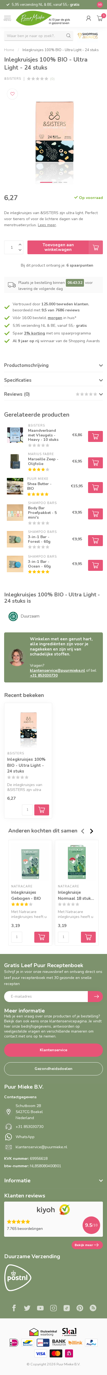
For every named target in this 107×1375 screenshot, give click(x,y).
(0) (52, 78)
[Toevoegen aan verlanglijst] (12, 93)
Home (9, 50)
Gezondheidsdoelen (53, 1068)
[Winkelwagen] (100, 18)
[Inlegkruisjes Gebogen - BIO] (30, 862)
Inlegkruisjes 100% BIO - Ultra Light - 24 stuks (60, 50)
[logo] (46, 18)
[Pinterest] (80, 1308)
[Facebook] (14, 1308)
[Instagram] (53, 1308)
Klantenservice (53, 1050)
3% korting (34, 333)
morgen (55, 317)
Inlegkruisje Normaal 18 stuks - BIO (75, 895)
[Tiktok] (66, 1308)
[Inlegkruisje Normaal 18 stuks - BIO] (77, 862)
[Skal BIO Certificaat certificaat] (69, 1332)
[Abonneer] (95, 996)
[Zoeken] (68, 35)
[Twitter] (27, 1308)
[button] (88, 18)
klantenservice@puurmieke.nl (57, 670)
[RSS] (93, 1308)
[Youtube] (40, 1308)
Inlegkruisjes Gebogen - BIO (26, 895)
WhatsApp (25, 1136)
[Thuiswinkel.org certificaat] (43, 1332)
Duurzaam (30, 616)
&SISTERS (12, 78)
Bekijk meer (84, 1245)
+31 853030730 (44, 675)
